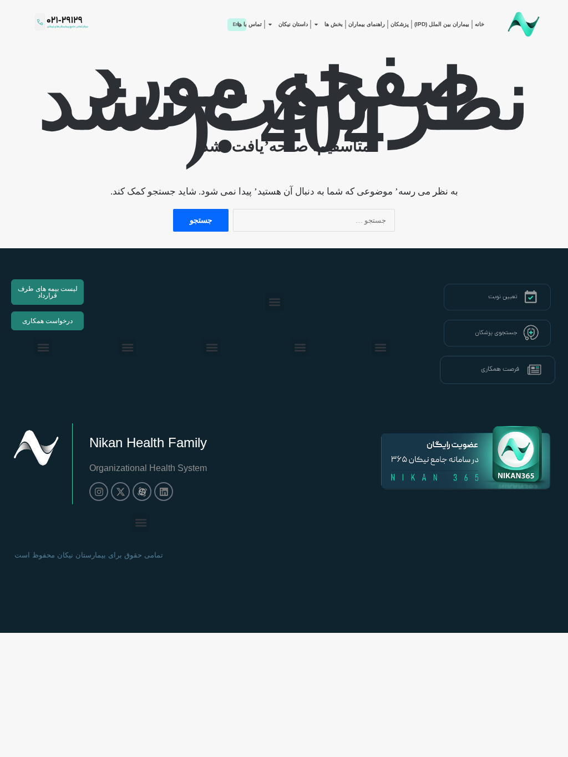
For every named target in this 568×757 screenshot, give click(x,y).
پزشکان (399, 24)
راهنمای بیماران (366, 24)
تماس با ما (249, 24)
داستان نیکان (293, 24)
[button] (274, 302)
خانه (479, 24)
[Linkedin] (163, 491)
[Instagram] (98, 491)
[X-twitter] (120, 491)
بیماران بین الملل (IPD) (441, 24)
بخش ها (333, 24)
